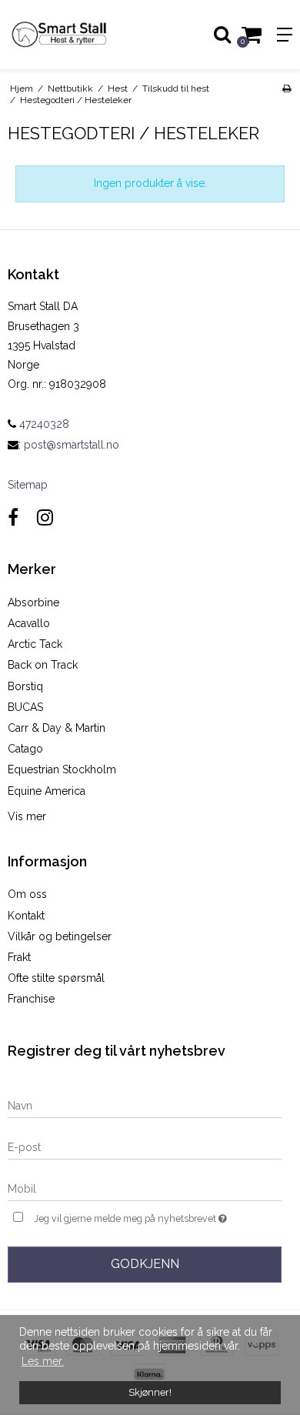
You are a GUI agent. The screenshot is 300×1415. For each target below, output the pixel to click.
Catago (25, 749)
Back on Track (43, 665)
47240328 (42, 424)
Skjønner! (150, 1392)
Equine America (46, 791)
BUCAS (25, 707)
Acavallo (29, 623)
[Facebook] (13, 517)
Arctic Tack (35, 644)
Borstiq (25, 686)
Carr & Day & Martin (56, 728)
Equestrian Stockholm (62, 769)
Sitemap (28, 485)
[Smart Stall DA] (75, 34)
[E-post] (145, 1147)
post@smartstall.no (71, 445)
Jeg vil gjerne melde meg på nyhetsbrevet (136, 1215)
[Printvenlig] (286, 88)
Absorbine (33, 602)
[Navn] (145, 1106)
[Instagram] (45, 517)
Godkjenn (145, 1263)
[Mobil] (145, 1189)
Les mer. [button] (43, 1361)
